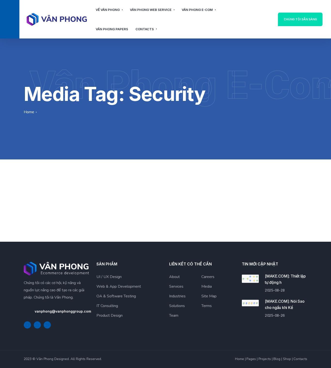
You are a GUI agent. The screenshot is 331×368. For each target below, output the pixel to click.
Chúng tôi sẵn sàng (300, 19)
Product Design (109, 315)
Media (206, 286)
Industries (177, 296)
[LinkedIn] (37, 325)
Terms (206, 305)
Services (176, 286)
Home (29, 112)
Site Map (209, 296)
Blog (276, 359)
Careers (207, 276)
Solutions (177, 305)
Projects (265, 359)
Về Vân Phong (108, 10)
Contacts (144, 29)
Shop (287, 359)
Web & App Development (118, 286)
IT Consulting (107, 305)
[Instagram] (47, 325)
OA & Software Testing (116, 296)
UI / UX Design (109, 276)
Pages (251, 359)
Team (173, 315)
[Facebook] (27, 325)
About (174, 276)
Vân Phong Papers (112, 29)
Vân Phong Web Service (151, 10)
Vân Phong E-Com (197, 10)
